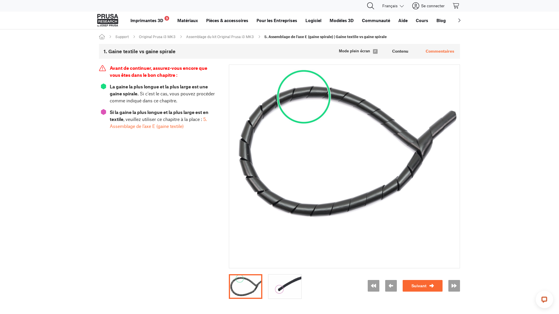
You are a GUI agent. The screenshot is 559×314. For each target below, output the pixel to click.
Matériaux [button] (187, 20)
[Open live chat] (544, 299)
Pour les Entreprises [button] (276, 20)
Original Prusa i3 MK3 (157, 36)
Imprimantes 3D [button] (149, 19)
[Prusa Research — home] (107, 20)
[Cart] (456, 6)
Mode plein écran (354, 51)
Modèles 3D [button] (342, 20)
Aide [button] (403, 20)
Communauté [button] (376, 20)
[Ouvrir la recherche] (370, 6)
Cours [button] (422, 20)
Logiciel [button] (313, 20)
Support (122, 36)
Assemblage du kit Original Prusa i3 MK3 (220, 36)
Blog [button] (441, 20)
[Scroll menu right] (459, 20)
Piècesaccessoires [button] (227, 20)
